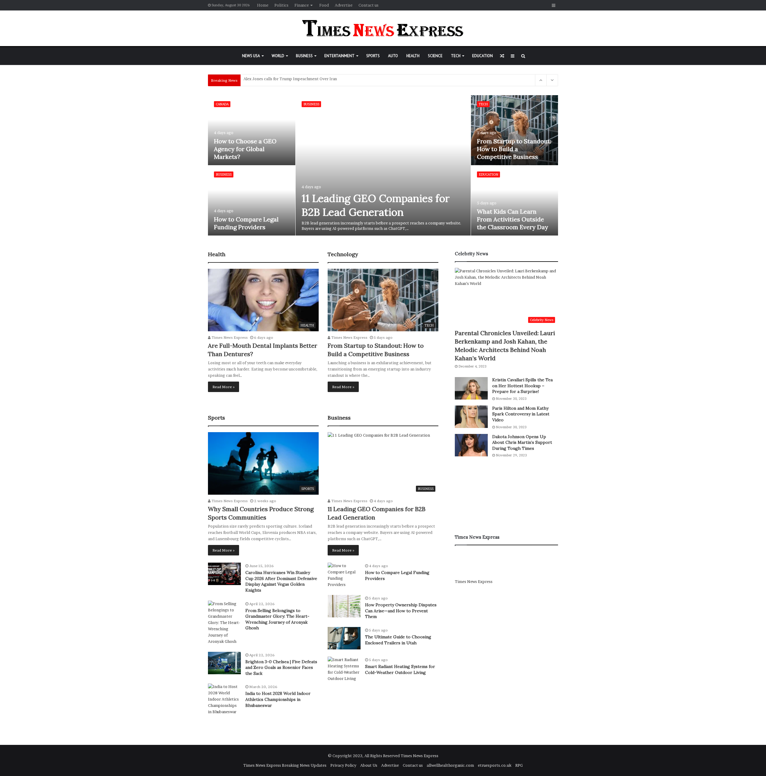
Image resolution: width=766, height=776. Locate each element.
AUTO (393, 55)
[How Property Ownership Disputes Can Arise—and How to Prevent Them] (344, 606)
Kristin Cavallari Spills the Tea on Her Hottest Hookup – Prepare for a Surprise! (522, 385)
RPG (519, 765)
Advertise (343, 5)
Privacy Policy (343, 765)
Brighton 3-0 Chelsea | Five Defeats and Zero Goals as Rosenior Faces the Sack (281, 667)
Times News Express (229, 337)
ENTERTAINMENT (339, 55)
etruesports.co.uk (494, 765)
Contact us (368, 5)
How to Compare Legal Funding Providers (246, 223)
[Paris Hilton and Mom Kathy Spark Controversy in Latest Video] (471, 417)
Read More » (223, 387)
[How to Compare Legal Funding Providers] (251, 200)
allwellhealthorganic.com (450, 765)
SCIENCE (435, 55)
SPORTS (373, 55)
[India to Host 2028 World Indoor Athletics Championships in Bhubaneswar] (224, 699)
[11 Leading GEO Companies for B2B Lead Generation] (383, 165)
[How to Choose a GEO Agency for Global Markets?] (251, 130)
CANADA (222, 104)
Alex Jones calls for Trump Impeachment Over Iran (290, 80)
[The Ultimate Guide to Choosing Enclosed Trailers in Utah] (344, 638)
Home (262, 5)
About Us (368, 765)
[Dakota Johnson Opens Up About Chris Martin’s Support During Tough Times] (471, 445)
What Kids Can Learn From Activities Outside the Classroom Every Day (512, 219)
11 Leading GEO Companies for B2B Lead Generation (376, 205)
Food (324, 5)
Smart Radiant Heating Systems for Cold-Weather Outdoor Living (400, 669)
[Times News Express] (383, 28)
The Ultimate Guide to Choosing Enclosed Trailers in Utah (398, 640)
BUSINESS (304, 55)
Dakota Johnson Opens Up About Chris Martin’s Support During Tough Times (522, 442)
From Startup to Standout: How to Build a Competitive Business (514, 148)
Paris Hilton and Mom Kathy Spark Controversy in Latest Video (520, 414)
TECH (455, 55)
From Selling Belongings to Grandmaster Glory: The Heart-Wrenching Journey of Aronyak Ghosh (277, 619)
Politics (281, 5)
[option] (383, 165)
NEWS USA (251, 55)
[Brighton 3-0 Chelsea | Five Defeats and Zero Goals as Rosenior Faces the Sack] (224, 663)
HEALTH (413, 55)
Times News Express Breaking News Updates (284, 765)
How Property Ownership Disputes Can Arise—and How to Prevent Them (401, 610)
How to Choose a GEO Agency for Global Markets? (245, 148)
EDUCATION (482, 55)
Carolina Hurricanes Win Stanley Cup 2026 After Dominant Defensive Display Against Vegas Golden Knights (281, 581)
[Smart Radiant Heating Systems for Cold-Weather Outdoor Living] (344, 669)
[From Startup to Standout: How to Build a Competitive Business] (514, 130)
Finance (301, 5)
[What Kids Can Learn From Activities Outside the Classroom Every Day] (514, 200)
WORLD (278, 55)
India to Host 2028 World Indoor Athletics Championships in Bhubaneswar (278, 699)
